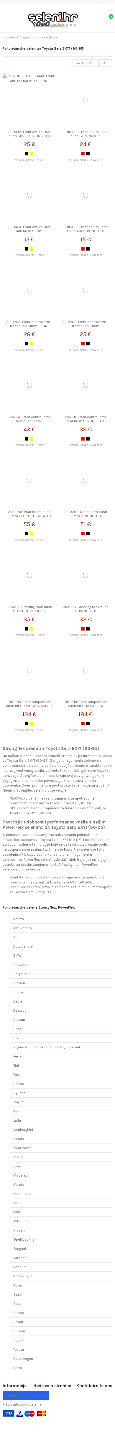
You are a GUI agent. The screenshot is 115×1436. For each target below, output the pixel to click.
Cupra (18, 992)
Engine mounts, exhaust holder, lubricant (46, 1047)
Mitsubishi (21, 1221)
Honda (18, 1084)
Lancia (18, 1139)
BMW (17, 955)
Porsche (20, 1258)
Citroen (19, 983)
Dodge (18, 1029)
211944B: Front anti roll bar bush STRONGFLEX (86, 134)
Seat (17, 1304)
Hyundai (20, 1093)
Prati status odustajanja (22, 1404)
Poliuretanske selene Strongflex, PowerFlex (39, 907)
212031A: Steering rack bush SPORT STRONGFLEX (29, 609)
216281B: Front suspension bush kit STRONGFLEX (85, 704)
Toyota (18, 1349)
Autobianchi (23, 946)
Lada (17, 1120)
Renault (19, 1267)
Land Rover (22, 1148)
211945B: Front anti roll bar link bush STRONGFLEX (86, 229)
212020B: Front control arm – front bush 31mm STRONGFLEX (85, 326)
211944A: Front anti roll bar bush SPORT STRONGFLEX (29, 134)
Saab (17, 1294)
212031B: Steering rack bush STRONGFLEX (86, 609)
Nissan (19, 1230)
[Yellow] (31, 153)
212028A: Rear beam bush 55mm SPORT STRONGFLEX (29, 514)
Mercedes (21, 1194)
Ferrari (18, 1056)
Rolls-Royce (22, 1276)
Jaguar (18, 1102)
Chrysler (20, 974)
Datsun (19, 1020)
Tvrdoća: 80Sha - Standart (85, 160)
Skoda (18, 1313)
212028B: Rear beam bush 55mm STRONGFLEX (85, 514)
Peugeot (19, 1249)
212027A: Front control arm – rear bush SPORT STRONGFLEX (29, 421)
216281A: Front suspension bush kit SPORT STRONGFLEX (29, 704)
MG (16, 1203)
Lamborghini (23, 1130)
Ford (16, 1075)
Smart (18, 1322)
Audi (16, 937)
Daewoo (20, 1010)
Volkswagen (23, 1359)
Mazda (18, 1184)
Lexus (18, 1157)
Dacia (18, 1001)
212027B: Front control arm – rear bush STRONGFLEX (86, 419)
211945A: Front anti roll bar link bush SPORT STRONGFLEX (29, 231)
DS (15, 1038)
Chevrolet (21, 965)
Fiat (16, 1065)
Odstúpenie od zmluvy (25, 1395)
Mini (16, 1212)
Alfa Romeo (22, 928)
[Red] (83, 153)
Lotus (17, 1166)
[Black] (26, 153)
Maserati (20, 1175)
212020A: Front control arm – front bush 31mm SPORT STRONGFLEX (29, 326)
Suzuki (18, 1340)
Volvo (17, 1368)
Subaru (19, 1331)
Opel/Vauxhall (24, 1239)
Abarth (18, 919)
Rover (17, 1285)
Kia (15, 1111)
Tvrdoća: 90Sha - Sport (29, 160)
